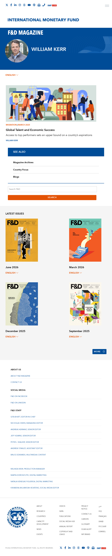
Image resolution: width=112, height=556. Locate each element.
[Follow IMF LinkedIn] (15, 5)
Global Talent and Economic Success (30, 129)
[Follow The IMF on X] (7, 5)
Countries (41, 516)
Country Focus (20, 170)
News (39, 529)
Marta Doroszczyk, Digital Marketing (29, 475)
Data (61, 511)
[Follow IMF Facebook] (11, 5)
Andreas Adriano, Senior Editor (26, 429)
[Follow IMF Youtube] (29, 5)
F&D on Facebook (19, 396)
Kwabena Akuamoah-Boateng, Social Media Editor (35, 487)
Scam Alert (86, 529)
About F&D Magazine (20, 376)
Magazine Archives (23, 162)
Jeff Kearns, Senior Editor (23, 435)
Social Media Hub (67, 521)
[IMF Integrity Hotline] (43, 5)
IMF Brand (85, 534)
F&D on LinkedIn (18, 402)
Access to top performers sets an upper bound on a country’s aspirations (49, 135)
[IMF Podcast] (34, 5)
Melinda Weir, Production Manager (28, 468)
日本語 (101, 521)
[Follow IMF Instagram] (20, 5)
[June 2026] (22, 240)
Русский (102, 526)
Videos (62, 506)
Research (41, 511)
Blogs (16, 177)
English (10, 75)
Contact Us (16, 382)
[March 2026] (85, 240)
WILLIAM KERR (12, 140)
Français (102, 516)
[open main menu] (107, 6)
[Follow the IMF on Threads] (24, 5)
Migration (11, 125)
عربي (100, 506)
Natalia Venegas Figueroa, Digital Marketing (32, 481)
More (97, 351)
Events (40, 534)
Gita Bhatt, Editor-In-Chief (23, 416)
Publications (65, 516)
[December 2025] (22, 303)
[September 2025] (85, 303)
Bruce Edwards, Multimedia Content (28, 454)
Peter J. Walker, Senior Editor (25, 442)
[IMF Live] (52, 5)
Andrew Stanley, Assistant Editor (26, 448)
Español (102, 531)
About (39, 506)
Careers (85, 519)
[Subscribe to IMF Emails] (39, 5)
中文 (100, 511)
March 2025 (24, 125)
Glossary (85, 524)
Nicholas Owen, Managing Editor (27, 423)
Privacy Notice (84, 507)
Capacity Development (42, 523)
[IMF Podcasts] (88, 547)
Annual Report (66, 526)
